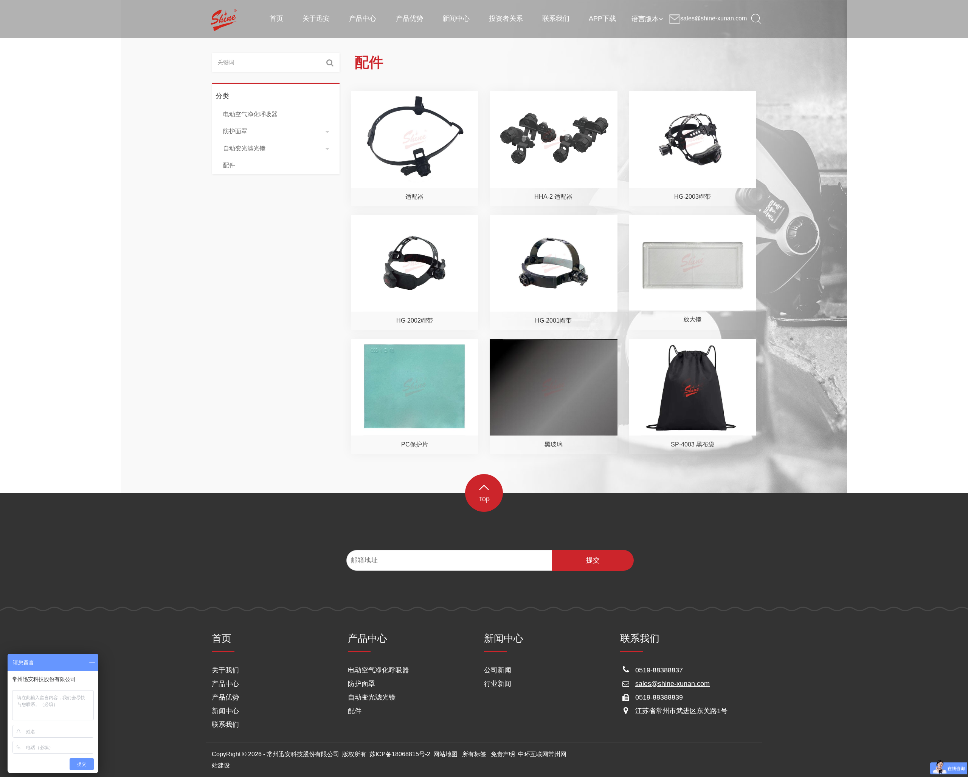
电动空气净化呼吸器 (378, 670)
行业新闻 (497, 683)
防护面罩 (361, 683)
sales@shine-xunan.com (672, 683)
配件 (354, 711)
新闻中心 (225, 711)
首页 (221, 638)
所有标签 (474, 754)
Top (484, 499)
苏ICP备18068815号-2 (399, 754)
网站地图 (445, 754)
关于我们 (225, 670)
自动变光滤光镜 (372, 697)
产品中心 (225, 683)
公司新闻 (497, 670)
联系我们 (225, 724)
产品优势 (225, 697)
